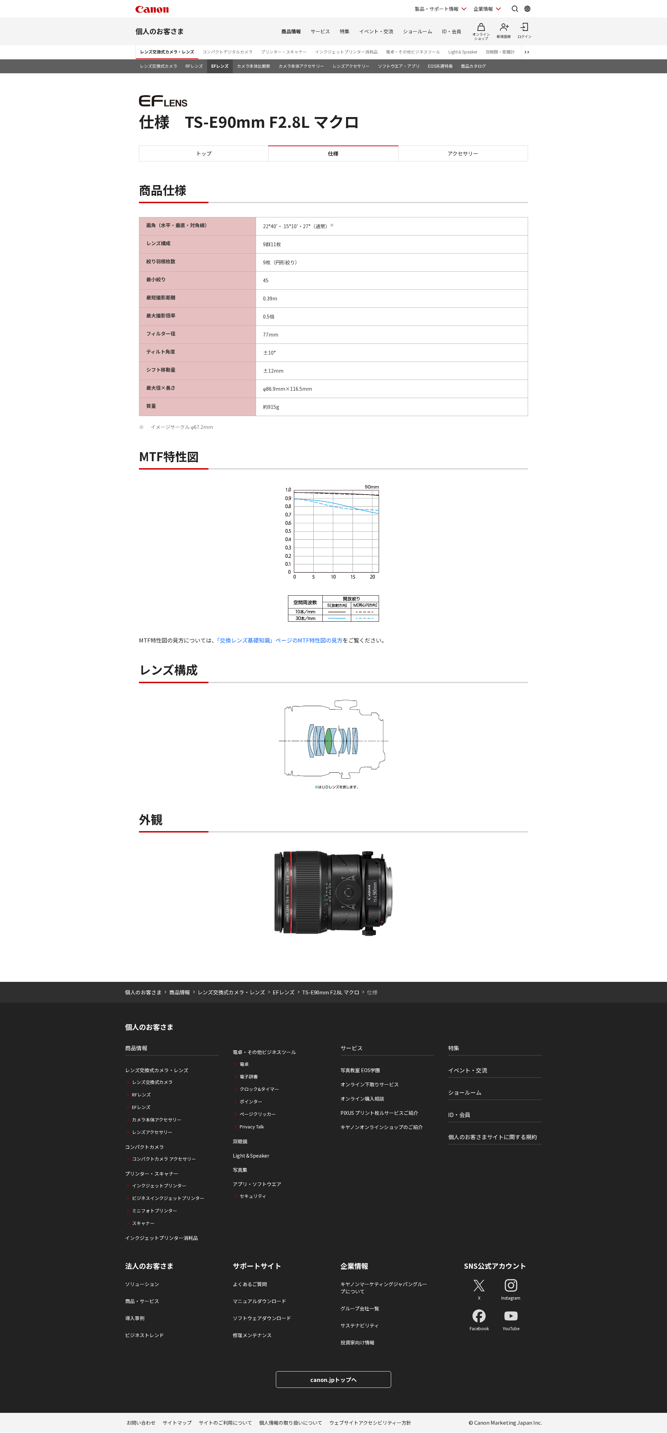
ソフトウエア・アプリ (399, 66)
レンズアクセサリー (351, 66)
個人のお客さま (159, 31)
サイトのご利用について (225, 1422)
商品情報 (291, 31)
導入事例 (135, 1318)
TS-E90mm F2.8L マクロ (330, 992)
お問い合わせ (141, 1422)
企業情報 (483, 8)
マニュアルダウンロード (259, 1301)
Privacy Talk (252, 1126)
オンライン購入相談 (362, 1098)
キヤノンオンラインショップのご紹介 (381, 1127)
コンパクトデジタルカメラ (228, 52)
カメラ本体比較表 (253, 66)
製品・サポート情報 (437, 8)
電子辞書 (249, 1076)
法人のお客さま (149, 1266)
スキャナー (143, 1223)
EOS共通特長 (440, 66)
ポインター (251, 1101)
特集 (344, 31)
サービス (320, 31)
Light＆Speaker (462, 52)
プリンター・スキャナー (284, 52)
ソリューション (142, 1284)
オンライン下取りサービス (369, 1084)
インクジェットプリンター (159, 1185)
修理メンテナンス (252, 1335)
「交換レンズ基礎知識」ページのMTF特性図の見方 (280, 640)
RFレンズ (194, 66)
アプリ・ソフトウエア (257, 1184)
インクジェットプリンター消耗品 (346, 52)
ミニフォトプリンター (154, 1210)
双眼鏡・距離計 (500, 52)
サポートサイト (257, 1266)
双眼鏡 (240, 1141)
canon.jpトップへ (333, 1379)
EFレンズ (220, 66)
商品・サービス (142, 1301)
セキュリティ (253, 1196)
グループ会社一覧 (359, 1308)
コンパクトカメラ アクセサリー (164, 1158)
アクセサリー (462, 153)
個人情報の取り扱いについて (290, 1422)
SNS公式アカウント (495, 1266)
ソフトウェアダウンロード (262, 1318)
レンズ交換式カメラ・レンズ (167, 52)
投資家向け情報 (357, 1342)
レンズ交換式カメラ (158, 66)
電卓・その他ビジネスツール (413, 52)
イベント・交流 (376, 31)
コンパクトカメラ (144, 1146)
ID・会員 (451, 31)
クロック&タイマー (259, 1089)
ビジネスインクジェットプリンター (168, 1198)
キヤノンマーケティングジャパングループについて (383, 1288)
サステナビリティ (359, 1325)
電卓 (244, 1064)
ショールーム (417, 31)
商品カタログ (473, 66)
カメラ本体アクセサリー (301, 66)
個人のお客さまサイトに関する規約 (492, 1137)
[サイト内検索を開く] (515, 9)
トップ (204, 153)
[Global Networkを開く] (527, 9)
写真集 (240, 1169)
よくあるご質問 (250, 1284)
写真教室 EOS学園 (360, 1070)
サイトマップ (177, 1422)
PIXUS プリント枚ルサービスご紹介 (379, 1112)
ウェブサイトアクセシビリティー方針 (370, 1422)
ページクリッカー (258, 1114)
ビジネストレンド (144, 1335)
